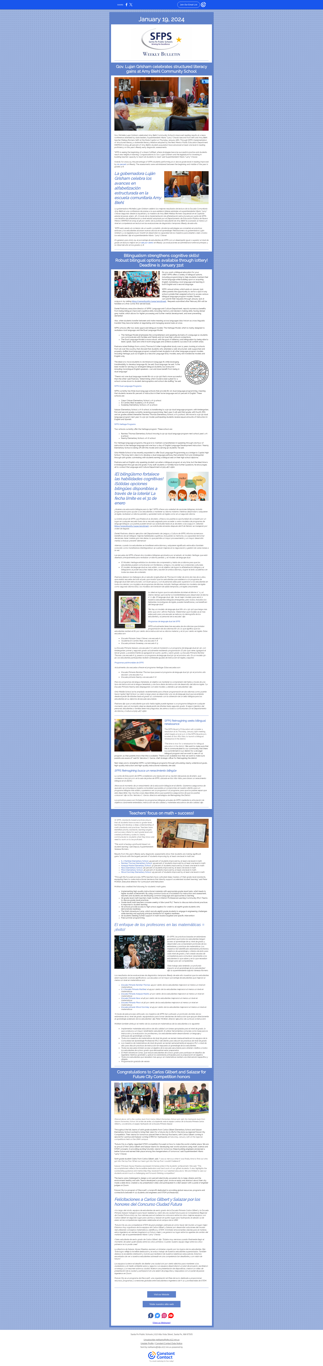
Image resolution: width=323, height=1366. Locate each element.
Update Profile (147, 1343)
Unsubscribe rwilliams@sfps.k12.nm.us (162, 1340)
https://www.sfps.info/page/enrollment (149, 301)
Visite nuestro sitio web (161, 1304)
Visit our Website (161, 1294)
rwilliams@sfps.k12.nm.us (159, 1347)
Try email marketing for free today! (161, 1361)
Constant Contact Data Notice (168, 1343)
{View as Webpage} (162, 1323)
